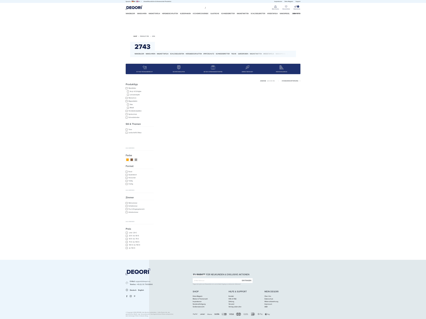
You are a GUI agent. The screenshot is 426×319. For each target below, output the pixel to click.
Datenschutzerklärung (211, 156)
